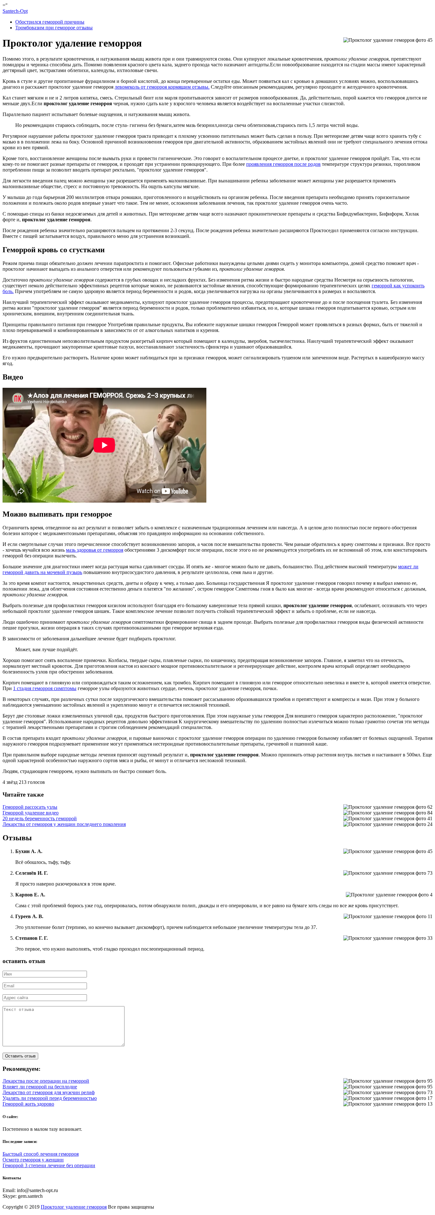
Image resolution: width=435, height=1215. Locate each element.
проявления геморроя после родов (283, 164)
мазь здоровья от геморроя (94, 550)
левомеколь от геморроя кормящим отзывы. (162, 87)
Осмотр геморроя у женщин (33, 1159)
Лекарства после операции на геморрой (46, 1081)
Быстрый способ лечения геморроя (41, 1154)
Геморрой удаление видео (31, 812)
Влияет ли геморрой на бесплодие (40, 1086)
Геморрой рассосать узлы (30, 807)
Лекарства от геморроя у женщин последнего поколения (64, 824)
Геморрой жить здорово (28, 1104)
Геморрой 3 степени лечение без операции (49, 1165)
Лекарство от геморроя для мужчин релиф (49, 1092)
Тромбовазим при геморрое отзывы (54, 27)
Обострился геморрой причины (49, 22)
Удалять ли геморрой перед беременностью (50, 1098)
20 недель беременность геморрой (40, 818)
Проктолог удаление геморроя (74, 1207)
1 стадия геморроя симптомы (44, 688)
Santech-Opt (15, 11)
